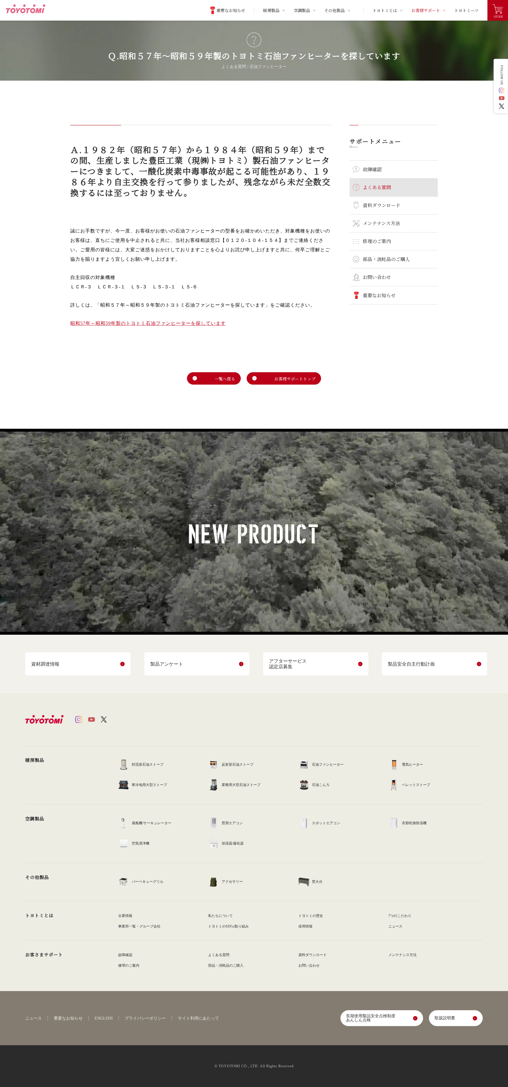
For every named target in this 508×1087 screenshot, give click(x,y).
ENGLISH (104, 1018)
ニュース (33, 1018)
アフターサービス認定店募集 (288, 664)
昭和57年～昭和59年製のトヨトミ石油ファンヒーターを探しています (148, 323)
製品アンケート (166, 664)
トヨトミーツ (466, 10)
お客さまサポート (44, 954)
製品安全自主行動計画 (411, 664)
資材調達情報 (45, 664)
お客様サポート (425, 10)
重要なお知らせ (68, 1018)
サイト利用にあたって (198, 1018)
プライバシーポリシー (145, 1018)
